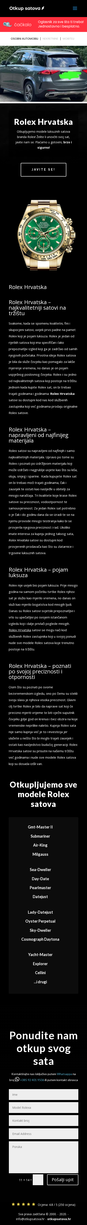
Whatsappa (64, 1074)
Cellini (40, 972)
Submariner (40, 836)
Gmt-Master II (40, 827)
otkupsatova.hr (59, 1219)
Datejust (40, 896)
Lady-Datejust (40, 912)
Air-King (40, 845)
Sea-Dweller (40, 869)
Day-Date (40, 878)
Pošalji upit (63, 1179)
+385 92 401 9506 (32, 1080)
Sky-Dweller (40, 930)
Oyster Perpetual (40, 921)
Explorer (40, 963)
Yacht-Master (40, 954)
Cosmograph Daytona (40, 939)
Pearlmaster (40, 887)
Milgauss (40, 854)
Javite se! (43, 169)
